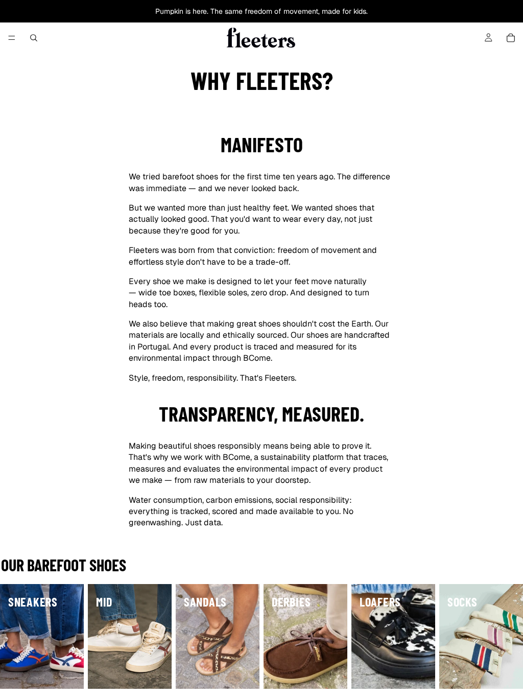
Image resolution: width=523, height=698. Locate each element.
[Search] (33, 38)
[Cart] (511, 38)
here (200, 11)
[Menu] (11, 38)
